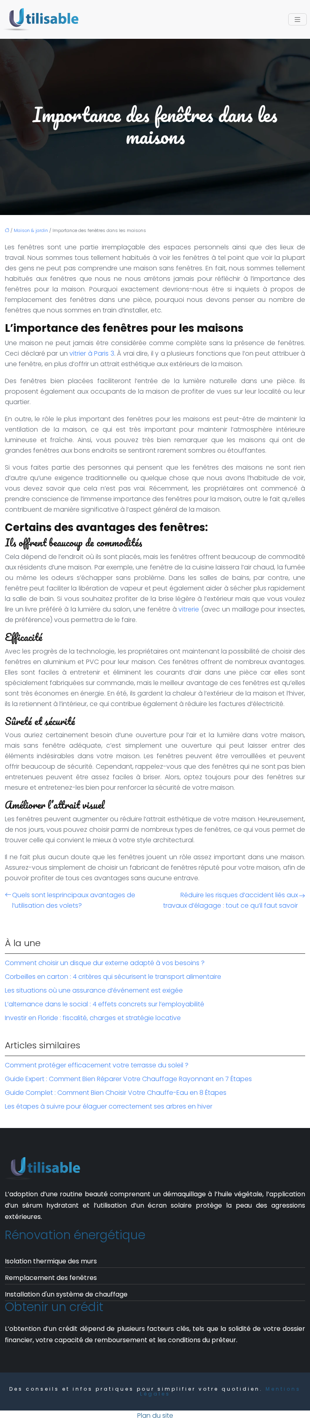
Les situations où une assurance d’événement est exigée (94, 990)
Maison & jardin (31, 230)
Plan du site (155, 1415)
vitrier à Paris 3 (91, 353)
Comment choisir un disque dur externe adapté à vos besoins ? (105, 963)
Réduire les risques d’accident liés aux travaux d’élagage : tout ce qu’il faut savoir (230, 900)
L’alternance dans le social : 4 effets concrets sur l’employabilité (104, 1004)
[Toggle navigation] (297, 19)
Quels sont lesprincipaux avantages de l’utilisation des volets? (73, 900)
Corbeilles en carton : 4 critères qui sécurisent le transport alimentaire (113, 976)
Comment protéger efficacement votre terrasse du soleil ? (97, 1065)
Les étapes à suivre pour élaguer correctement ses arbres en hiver (108, 1106)
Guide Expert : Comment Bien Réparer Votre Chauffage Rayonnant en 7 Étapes (128, 1079)
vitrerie (188, 609)
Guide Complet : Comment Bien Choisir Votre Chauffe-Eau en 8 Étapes (115, 1092)
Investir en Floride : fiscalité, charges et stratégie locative (93, 1018)
